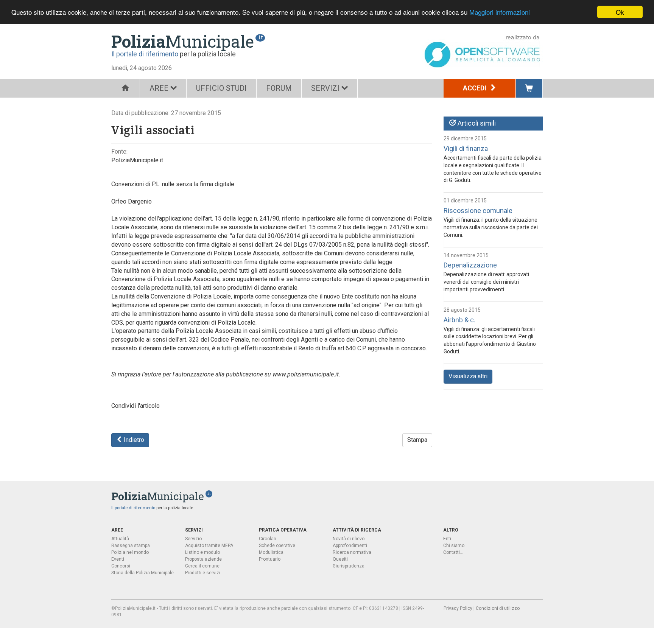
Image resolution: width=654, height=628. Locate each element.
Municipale (182, 41)
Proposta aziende (203, 559)
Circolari (267, 538)
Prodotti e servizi (202, 572)
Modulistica (271, 552)
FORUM (279, 88)
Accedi (475, 88)
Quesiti (340, 559)
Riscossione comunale (478, 211)
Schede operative (277, 545)
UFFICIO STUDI (221, 88)
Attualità (120, 538)
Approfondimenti (350, 545)
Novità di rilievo (348, 538)
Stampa (417, 439)
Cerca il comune (202, 566)
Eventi (117, 559)
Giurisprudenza (348, 566)
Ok (620, 12)
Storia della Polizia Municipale (142, 572)
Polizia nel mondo (130, 552)
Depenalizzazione (470, 265)
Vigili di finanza (466, 148)
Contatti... (453, 552)
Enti (447, 538)
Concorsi (120, 566)
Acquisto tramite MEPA (209, 545)
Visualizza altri (467, 376)
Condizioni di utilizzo (498, 608)
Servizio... (195, 538)
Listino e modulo (202, 552)
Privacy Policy (458, 608)
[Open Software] (482, 51)
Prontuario (269, 559)
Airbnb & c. (459, 320)
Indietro (133, 439)
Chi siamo (453, 545)
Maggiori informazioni (499, 12)
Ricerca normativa (352, 552)
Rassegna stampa (130, 545)
